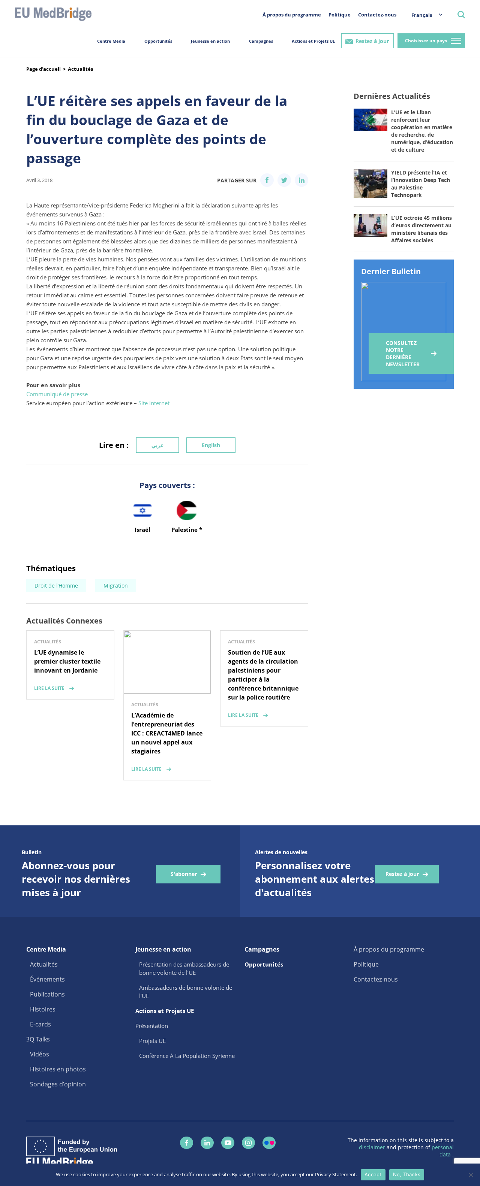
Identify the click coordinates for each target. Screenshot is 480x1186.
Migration (116, 585)
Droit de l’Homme (56, 585)
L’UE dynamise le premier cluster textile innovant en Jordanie (67, 661)
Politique (339, 14)
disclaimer (373, 1147)
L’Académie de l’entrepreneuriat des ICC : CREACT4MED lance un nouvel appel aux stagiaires (166, 733)
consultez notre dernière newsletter (403, 353)
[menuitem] (423, 14)
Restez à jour (372, 41)
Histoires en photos (58, 1069)
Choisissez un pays (426, 40)
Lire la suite (49, 688)
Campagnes (261, 41)
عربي (158, 445)
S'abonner (184, 873)
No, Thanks (407, 1174)
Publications (47, 994)
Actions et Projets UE (313, 41)
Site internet (154, 403)
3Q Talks (38, 1039)
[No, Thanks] (470, 1175)
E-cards (40, 1024)
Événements (47, 979)
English (211, 445)
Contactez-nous (377, 14)
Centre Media (111, 41)
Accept (373, 1174)
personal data (443, 1151)
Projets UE (152, 1040)
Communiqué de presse (57, 394)
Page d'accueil (43, 69)
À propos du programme (291, 14)
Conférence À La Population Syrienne (187, 1055)
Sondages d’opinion (58, 1084)
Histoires (43, 1009)
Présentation (151, 1025)
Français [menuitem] (421, 15)
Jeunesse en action (210, 41)
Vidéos (39, 1054)
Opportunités (158, 41)
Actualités (80, 69)
